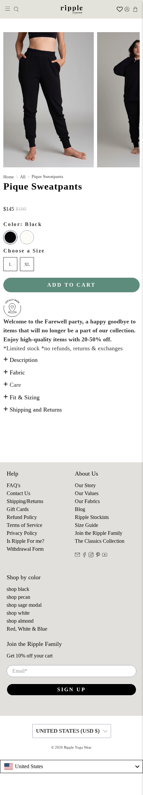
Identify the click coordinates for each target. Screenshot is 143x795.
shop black (18, 589)
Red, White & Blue (27, 629)
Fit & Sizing (21, 397)
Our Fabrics (87, 501)
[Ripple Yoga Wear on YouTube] (104, 555)
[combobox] (71, 766)
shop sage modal (24, 605)
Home (8, 177)
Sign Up (71, 689)
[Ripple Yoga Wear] (71, 9)
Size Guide (86, 525)
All (23, 177)
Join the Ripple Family (98, 533)
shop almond (20, 621)
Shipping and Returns (32, 409)
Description (20, 360)
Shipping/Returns (25, 501)
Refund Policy (22, 517)
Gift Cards (18, 509)
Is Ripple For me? (25, 541)
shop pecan (18, 597)
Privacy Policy (22, 533)
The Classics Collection (99, 541)
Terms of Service (24, 525)
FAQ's (13, 485)
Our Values (86, 493)
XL (27, 264)
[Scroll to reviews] (71, 201)
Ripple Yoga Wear (77, 747)
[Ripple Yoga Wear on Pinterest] (98, 555)
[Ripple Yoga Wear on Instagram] (91, 555)
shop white (18, 613)
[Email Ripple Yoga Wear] (77, 555)
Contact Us (18, 493)
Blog (80, 509)
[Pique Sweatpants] (48, 99)
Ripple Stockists (92, 517)
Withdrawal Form (25, 549)
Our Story (85, 485)
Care (12, 384)
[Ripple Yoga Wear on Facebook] (84, 555)
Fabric (14, 372)
